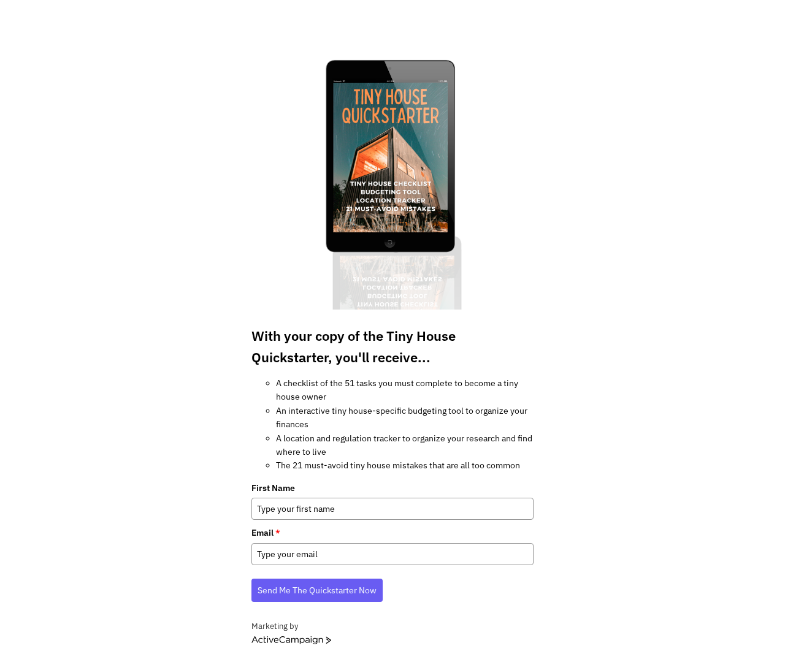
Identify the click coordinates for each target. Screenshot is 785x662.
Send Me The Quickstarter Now (317, 590)
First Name (273, 487)
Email (265, 532)
